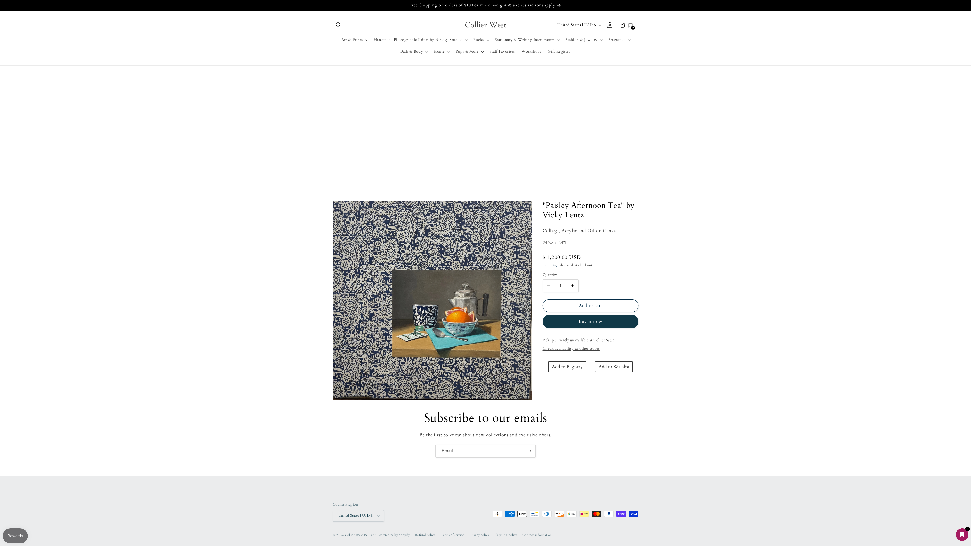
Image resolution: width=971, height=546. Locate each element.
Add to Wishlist (614, 367)
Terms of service (452, 535)
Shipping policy (506, 535)
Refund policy (425, 535)
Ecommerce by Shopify (393, 535)
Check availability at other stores (571, 348)
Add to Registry (567, 367)
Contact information (537, 535)
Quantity (550, 274)
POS (367, 535)
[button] (339, 25)
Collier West (354, 535)
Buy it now (590, 321)
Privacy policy (479, 535)
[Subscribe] (529, 451)
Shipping (550, 265)
